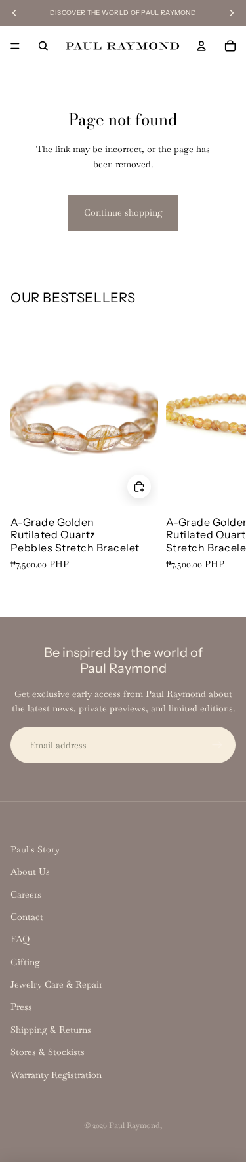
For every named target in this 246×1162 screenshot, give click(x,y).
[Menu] (15, 46)
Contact (26, 917)
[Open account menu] (201, 45)
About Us (30, 871)
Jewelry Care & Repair (56, 984)
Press (21, 1006)
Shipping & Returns (50, 1029)
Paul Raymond (134, 1125)
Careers (25, 894)
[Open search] (43, 45)
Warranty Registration (56, 1075)
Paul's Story (35, 849)
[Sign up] (217, 744)
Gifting (25, 962)
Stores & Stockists (47, 1052)
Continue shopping (123, 212)
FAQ (20, 939)
